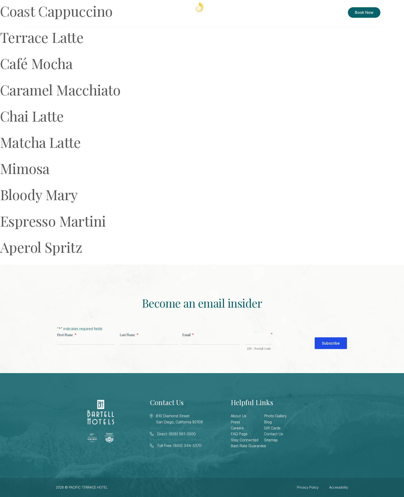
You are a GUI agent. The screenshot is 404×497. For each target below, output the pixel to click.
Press (235, 422)
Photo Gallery (275, 416)
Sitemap (271, 440)
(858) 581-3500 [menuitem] (330, 12)
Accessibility (338, 487)
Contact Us (273, 434)
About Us (238, 416)
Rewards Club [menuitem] (295, 12)
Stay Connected (244, 440)
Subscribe (331, 343)
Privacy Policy (308, 487)
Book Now (364, 12)
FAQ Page (239, 434)
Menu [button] (37, 12)
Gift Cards (272, 428)
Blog (268, 422)
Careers (237, 428)
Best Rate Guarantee (248, 445)
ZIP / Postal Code (259, 348)
